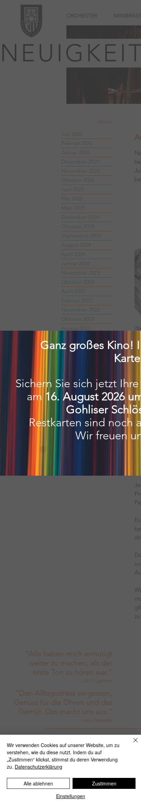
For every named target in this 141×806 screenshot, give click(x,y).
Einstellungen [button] (70, 796)
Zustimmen (104, 783)
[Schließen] (131, 744)
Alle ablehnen (38, 783)
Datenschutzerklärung (38, 766)
